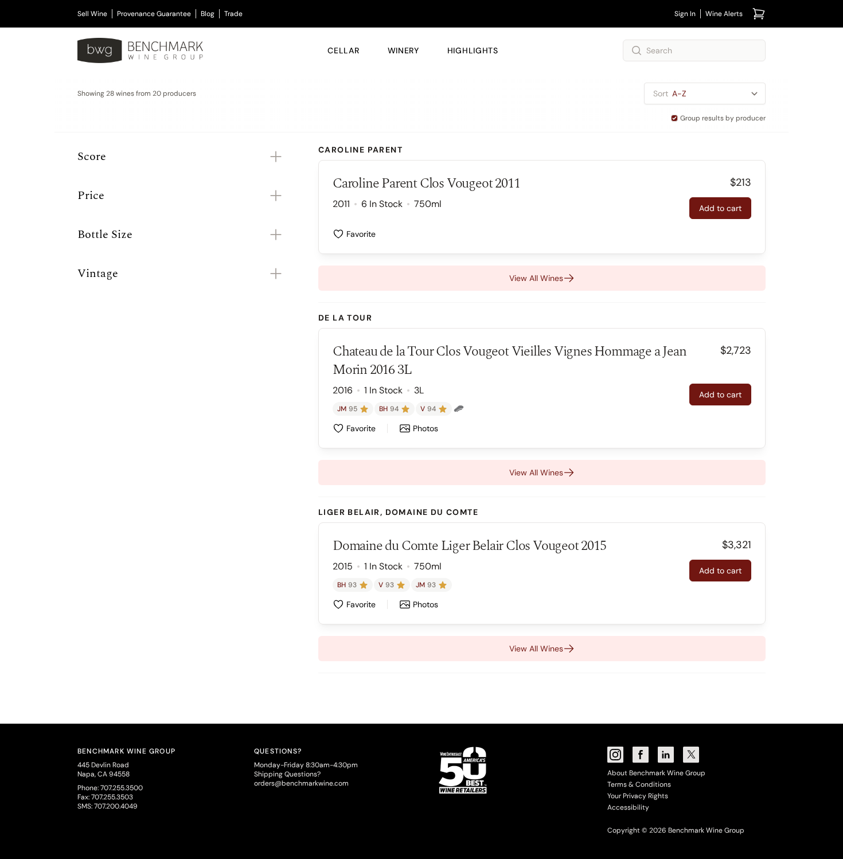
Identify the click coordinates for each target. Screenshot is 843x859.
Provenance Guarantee (154, 13)
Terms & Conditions (639, 784)
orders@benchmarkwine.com (301, 783)
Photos (425, 428)
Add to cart (720, 208)
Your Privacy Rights (637, 796)
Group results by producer (723, 118)
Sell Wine (92, 13)
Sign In (685, 13)
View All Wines (536, 278)
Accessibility (628, 807)
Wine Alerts (724, 13)
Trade (233, 13)
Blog (207, 13)
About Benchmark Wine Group (656, 773)
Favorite (361, 234)
